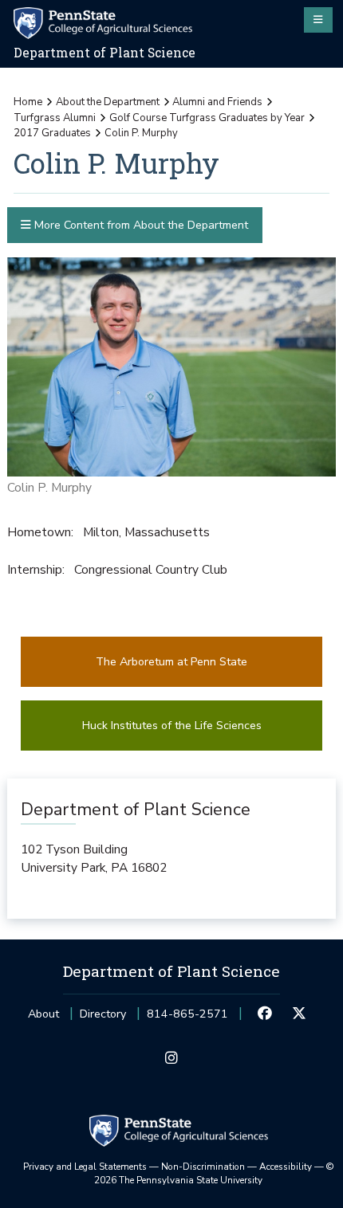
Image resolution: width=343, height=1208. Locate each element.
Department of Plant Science (104, 53)
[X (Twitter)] (298, 1014)
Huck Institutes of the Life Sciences (172, 725)
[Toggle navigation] (318, 20)
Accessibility (285, 1166)
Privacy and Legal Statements (85, 1166)
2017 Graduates (52, 133)
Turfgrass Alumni (55, 118)
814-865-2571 (187, 1018)
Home (28, 102)
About (43, 1014)
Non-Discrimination (203, 1166)
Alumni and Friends (217, 102)
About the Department (108, 102)
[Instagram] (171, 1059)
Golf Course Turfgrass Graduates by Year (207, 118)
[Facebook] (264, 1014)
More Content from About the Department (139, 225)
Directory (103, 1014)
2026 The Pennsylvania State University (214, 1173)
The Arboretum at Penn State (171, 661)
